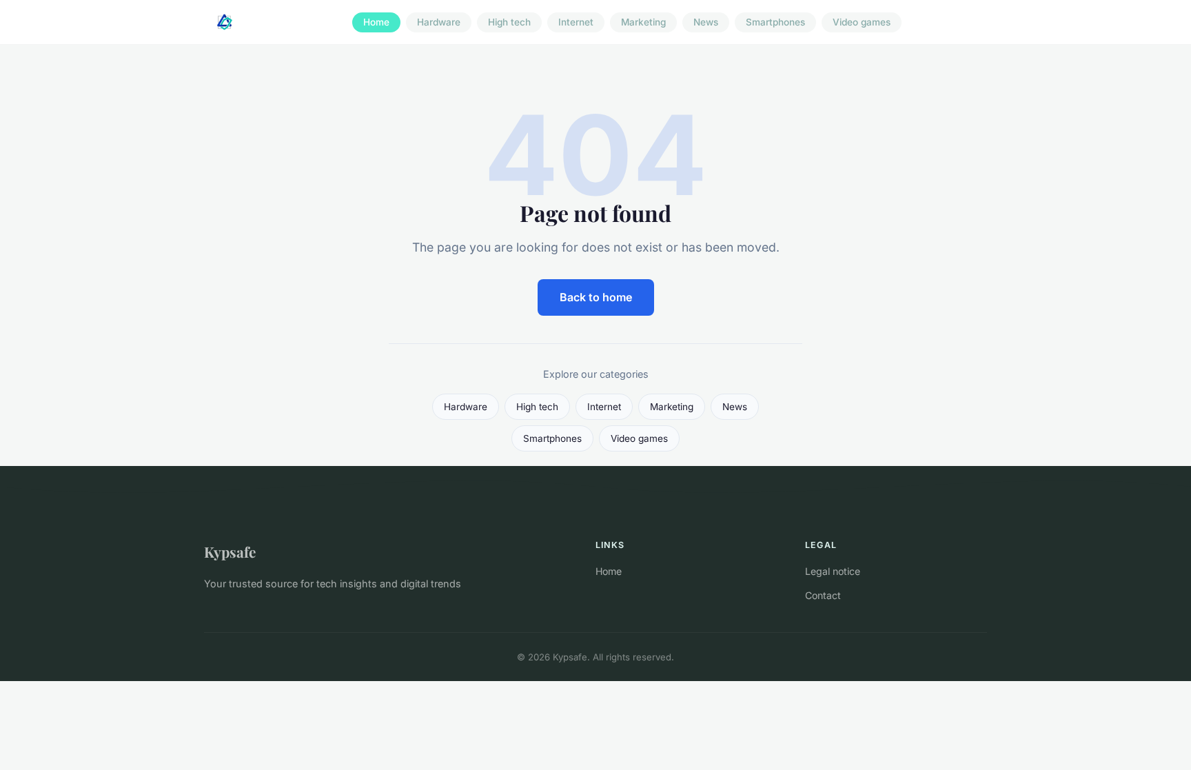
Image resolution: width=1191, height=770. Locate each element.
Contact (823, 595)
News (705, 22)
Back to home (596, 297)
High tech (509, 22)
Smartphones (775, 22)
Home (376, 22)
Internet (575, 22)
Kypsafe (230, 551)
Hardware (438, 22)
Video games (861, 22)
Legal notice (832, 571)
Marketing (643, 22)
